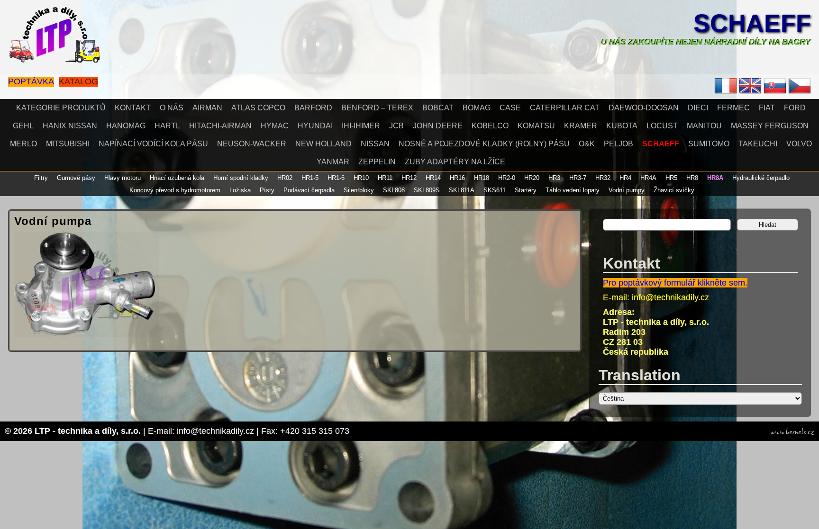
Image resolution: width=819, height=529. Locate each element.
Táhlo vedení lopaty (573, 190)
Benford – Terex (377, 108)
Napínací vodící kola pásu (153, 144)
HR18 (481, 177)
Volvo (799, 144)
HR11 (385, 177)
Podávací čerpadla (309, 190)
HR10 (361, 177)
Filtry (41, 177)
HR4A (648, 177)
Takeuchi (757, 144)
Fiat (767, 108)
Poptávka (31, 81)
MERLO (23, 144)
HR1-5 (309, 177)
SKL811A (461, 190)
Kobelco (490, 126)
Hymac (275, 126)
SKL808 (394, 190)
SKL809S (427, 190)
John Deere (438, 126)
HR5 (671, 177)
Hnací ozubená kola (177, 177)
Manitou (704, 126)
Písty (267, 190)
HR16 (457, 177)
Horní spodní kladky (240, 177)
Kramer (580, 126)
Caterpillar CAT (565, 108)
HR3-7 (577, 177)
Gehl (23, 126)
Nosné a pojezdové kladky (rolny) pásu (484, 144)
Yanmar (333, 162)
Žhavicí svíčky (674, 190)
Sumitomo (708, 144)
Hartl (167, 126)
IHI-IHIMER (361, 126)
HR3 (554, 177)
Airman (207, 108)
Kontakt (133, 108)
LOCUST (662, 126)
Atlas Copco (258, 108)
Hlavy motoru (122, 177)
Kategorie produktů (61, 108)
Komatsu (536, 126)
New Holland (323, 144)
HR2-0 (506, 177)
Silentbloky (359, 190)
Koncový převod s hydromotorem (174, 190)
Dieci (698, 108)
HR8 (692, 177)
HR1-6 (336, 177)
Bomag (477, 108)
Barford (313, 108)
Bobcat (438, 108)
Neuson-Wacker (251, 144)
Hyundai (315, 126)
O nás (171, 108)
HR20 (531, 177)
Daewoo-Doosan (644, 108)
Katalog (78, 81)
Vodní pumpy (627, 190)
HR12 (409, 177)
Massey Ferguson (770, 126)
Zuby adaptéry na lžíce (455, 162)
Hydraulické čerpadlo (761, 177)
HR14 (433, 177)
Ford (795, 108)
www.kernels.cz (792, 432)
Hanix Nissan (70, 126)
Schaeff (752, 23)
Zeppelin (377, 162)
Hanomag (126, 126)
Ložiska (240, 190)
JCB (396, 126)
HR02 (284, 177)
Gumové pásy (76, 177)
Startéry (526, 190)
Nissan (375, 144)
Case (510, 108)
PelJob (618, 144)
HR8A (715, 177)
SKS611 (494, 190)
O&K (587, 144)
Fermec (733, 108)
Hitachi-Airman (220, 126)
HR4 (625, 177)
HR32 (602, 177)
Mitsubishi (68, 144)
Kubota (621, 126)
